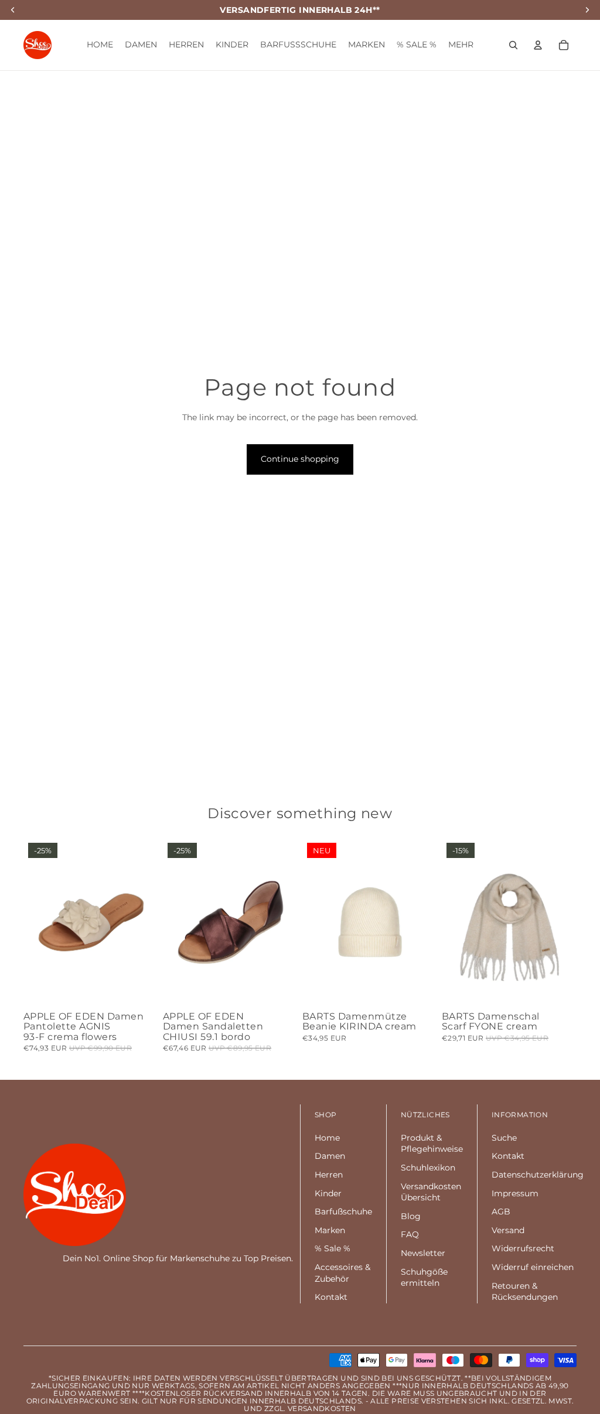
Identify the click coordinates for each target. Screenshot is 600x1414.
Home (327, 1137)
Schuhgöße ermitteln (424, 1278)
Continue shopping (300, 459)
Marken (330, 1230)
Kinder (328, 1193)
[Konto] (538, 45)
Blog (411, 1216)
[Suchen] (513, 45)
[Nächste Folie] (149, 922)
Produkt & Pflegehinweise (432, 1143)
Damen (330, 1156)
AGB (501, 1211)
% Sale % (332, 1248)
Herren (329, 1174)
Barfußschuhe (343, 1211)
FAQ (410, 1234)
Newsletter (423, 1253)
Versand (508, 1230)
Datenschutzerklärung (538, 1174)
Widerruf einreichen (533, 1267)
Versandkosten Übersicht (431, 1192)
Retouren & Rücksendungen (525, 1292)
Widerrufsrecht (523, 1248)
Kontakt (331, 1297)
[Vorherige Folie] (32, 922)
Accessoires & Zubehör (342, 1273)
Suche (504, 1137)
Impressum (515, 1193)
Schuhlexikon (428, 1167)
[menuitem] (460, 45)
